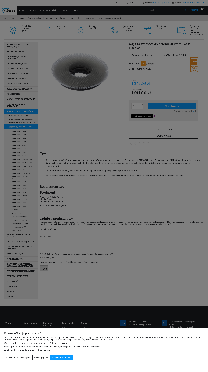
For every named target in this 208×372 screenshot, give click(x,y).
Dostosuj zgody (41, 358)
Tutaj (6, 350)
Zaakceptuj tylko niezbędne (17, 358)
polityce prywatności (93, 346)
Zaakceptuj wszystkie (61, 358)
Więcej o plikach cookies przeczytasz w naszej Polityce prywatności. (37, 343)
